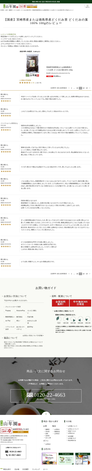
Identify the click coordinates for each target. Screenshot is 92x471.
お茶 (6, 10)
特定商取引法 (72, 440)
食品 (54, 426)
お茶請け (57, 429)
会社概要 (70, 436)
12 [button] (84, 88)
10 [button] (77, 88)
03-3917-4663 (7, 440)
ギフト (46, 441)
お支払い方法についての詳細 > (33, 335)
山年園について (72, 426)
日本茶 (48, 431)
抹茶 (47, 433)
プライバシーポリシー (6, 442)
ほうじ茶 (48, 437)
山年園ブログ (72, 438)
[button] (69, 88)
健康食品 (57, 431)
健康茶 (10, 10)
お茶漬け (57, 433)
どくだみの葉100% (26, 10)
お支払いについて (73, 429)
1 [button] (71, 88)
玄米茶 (48, 435)
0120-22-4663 (15, 451)
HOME (2, 10)
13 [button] (87, 88)
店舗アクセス (72, 431)
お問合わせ (71, 433)
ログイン (87, 7)
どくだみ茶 (17, 10)
